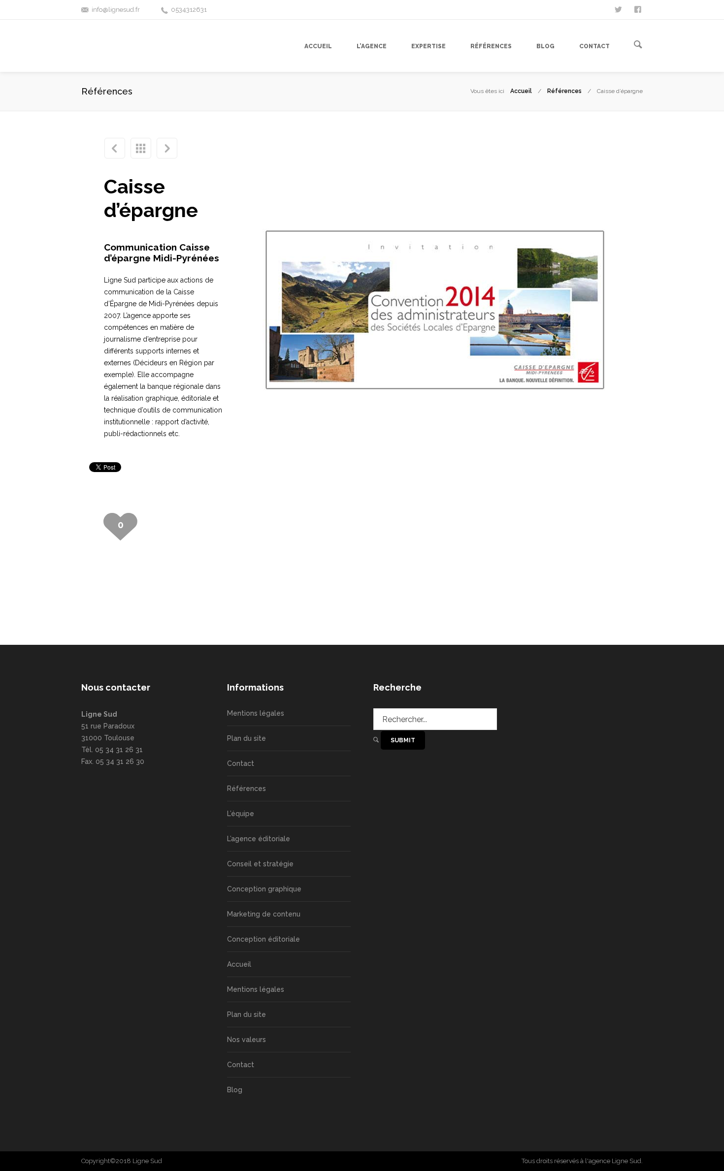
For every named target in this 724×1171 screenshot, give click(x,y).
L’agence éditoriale (258, 839)
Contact (240, 763)
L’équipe (240, 814)
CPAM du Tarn (114, 148)
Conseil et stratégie (260, 864)
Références (564, 91)
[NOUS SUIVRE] (619, 9)
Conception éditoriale (263, 939)
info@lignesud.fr (116, 9)
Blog (234, 1090)
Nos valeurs (246, 1040)
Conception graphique (264, 889)
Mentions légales (255, 713)
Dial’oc (167, 148)
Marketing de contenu (263, 914)
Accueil (521, 91)
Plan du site (246, 738)
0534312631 (189, 9)
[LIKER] (639, 9)
